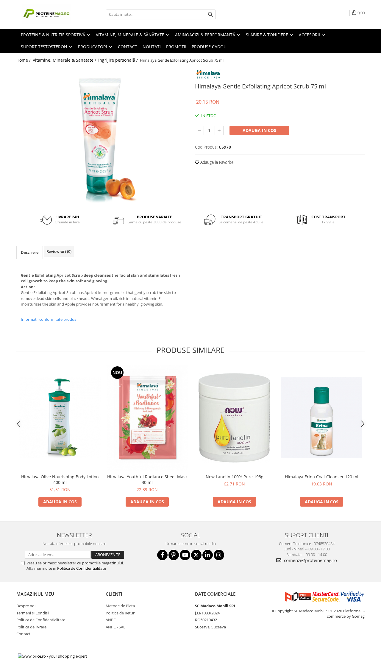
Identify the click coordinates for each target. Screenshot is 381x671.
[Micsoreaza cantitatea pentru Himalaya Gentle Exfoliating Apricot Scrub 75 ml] (199, 130)
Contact (127, 46)
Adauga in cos (259, 130)
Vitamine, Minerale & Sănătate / (65, 60)
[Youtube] (185, 555)
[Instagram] (219, 555)
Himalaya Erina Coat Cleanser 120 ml (321, 476)
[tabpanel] (101, 138)
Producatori (93, 46)
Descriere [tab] (29, 252)
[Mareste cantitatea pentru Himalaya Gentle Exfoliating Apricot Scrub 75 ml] (219, 130)
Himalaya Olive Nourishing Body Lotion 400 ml (60, 479)
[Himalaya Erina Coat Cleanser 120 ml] (321, 417)
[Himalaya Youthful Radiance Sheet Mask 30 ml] (147, 418)
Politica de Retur (120, 613)
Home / (24, 60)
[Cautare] (210, 14)
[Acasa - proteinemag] (46, 14)
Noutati (152, 46)
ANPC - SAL (115, 627)
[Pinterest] (173, 555)
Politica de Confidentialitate (81, 568)
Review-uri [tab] (58, 251)
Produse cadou (209, 46)
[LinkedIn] (207, 555)
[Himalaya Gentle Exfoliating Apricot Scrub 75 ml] (101, 138)
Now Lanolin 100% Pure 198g (234, 476)
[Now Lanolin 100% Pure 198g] (234, 418)
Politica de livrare (31, 627)
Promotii (176, 46)
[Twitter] (196, 555)
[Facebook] (162, 555)
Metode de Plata (120, 605)
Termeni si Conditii (32, 613)
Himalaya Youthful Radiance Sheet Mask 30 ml (147, 479)
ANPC (111, 619)
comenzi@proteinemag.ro (310, 560)
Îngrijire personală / (118, 60)
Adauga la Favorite (216, 162)
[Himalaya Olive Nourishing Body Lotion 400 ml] (60, 417)
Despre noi (25, 605)
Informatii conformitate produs (48, 319)
